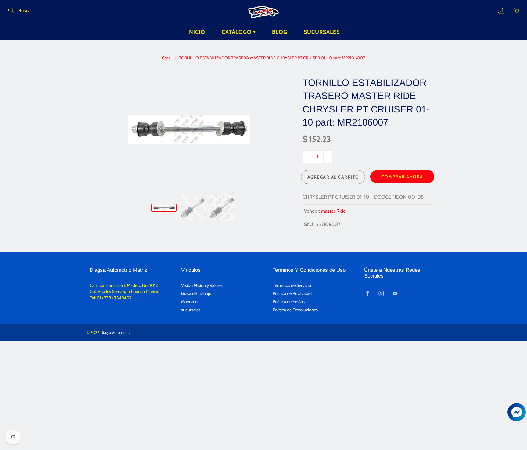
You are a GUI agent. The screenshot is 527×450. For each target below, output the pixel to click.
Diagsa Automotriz (115, 332)
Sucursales (322, 32)
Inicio (196, 32)
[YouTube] (394, 293)
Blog (279, 32)
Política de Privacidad (292, 293)
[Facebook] (367, 293)
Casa (166, 58)
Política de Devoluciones (295, 310)
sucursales (190, 310)
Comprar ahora (402, 176)
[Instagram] (381, 293)
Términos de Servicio (292, 285)
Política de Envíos (289, 301)
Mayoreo (189, 301)
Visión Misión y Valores (202, 285)
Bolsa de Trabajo (196, 293)
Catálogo (237, 32)
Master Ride (333, 211)
